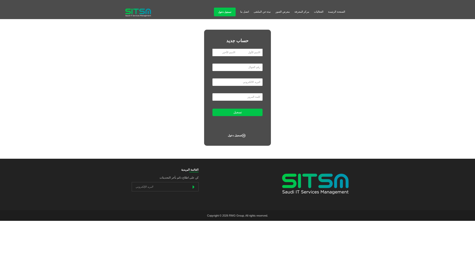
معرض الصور (282, 11)
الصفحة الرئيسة (336, 11)
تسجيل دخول (224, 12)
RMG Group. (237, 215)
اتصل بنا (244, 11)
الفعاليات (318, 11)
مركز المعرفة (301, 11)
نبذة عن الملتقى (262, 11)
